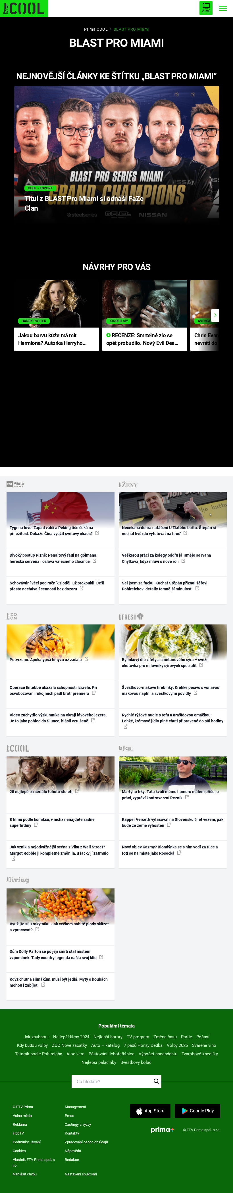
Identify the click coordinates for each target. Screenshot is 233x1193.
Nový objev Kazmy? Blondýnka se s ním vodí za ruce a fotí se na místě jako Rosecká (170, 850)
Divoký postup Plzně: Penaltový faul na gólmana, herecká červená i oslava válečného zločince (53, 558)
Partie (186, 1036)
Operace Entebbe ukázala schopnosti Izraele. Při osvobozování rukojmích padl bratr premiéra (53, 690)
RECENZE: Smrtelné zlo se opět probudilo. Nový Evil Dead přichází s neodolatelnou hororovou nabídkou (142, 339)
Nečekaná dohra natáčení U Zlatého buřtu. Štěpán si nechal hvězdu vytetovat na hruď (169, 530)
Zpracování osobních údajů (86, 1142)
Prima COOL (96, 29)
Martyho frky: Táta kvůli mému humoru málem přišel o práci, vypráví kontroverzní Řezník (170, 794)
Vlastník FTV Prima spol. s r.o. (34, 1162)
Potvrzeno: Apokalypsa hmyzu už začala (46, 659)
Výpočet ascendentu (158, 1053)
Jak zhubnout (36, 1036)
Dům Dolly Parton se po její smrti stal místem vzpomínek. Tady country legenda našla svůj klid (53, 954)
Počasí (202, 1036)
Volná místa (22, 1116)
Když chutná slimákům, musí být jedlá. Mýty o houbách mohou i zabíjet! (59, 982)
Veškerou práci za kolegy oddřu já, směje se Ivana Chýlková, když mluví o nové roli (166, 558)
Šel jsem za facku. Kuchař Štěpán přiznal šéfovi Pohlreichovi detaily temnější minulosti (164, 586)
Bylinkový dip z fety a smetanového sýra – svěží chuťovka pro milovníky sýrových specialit (164, 662)
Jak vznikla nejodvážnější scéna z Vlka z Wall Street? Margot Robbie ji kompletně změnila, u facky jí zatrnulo (59, 850)
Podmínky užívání (27, 1142)
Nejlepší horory (107, 1036)
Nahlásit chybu (25, 1174)
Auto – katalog (105, 1045)
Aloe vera (75, 1053)
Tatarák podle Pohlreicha (38, 1053)
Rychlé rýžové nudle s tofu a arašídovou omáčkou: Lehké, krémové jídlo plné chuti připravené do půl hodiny (172, 718)
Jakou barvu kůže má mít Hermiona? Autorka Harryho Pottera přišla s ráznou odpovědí (50, 339)
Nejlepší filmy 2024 (71, 1036)
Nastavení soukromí (81, 1174)
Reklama (20, 1124)
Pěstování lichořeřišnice (111, 1053)
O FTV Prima (23, 1107)
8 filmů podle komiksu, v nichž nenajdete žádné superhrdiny (52, 822)
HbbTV (18, 1133)
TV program (138, 1036)
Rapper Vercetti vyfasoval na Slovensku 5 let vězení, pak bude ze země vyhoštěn (172, 822)
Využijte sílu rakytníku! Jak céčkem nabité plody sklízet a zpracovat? (59, 927)
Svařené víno (204, 1045)
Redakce (72, 1160)
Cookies (19, 1151)
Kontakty (72, 1133)
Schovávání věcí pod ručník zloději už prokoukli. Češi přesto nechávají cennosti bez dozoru (57, 586)
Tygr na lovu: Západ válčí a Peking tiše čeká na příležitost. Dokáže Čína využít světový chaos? (51, 530)
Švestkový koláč (135, 1062)
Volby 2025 (177, 1045)
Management (75, 1107)
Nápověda (73, 1151)
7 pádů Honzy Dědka (143, 1045)
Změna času (165, 1036)
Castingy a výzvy (78, 1124)
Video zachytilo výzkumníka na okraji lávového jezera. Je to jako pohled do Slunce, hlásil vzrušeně (58, 718)
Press (69, 1116)
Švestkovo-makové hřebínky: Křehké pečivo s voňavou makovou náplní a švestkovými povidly (170, 690)
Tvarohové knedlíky (200, 1053)
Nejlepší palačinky (99, 1062)
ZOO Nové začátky (69, 1045)
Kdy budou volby (32, 1045)
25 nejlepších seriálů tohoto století (41, 791)
